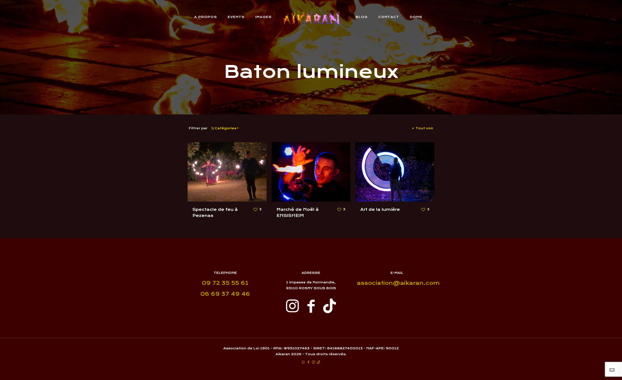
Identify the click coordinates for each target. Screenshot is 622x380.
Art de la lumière (380, 209)
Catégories (225, 128)
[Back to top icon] (599, 370)
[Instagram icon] (313, 362)
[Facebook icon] (308, 362)
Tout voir (424, 128)
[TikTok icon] (318, 362)
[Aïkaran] (311, 17)
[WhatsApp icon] (303, 362)
